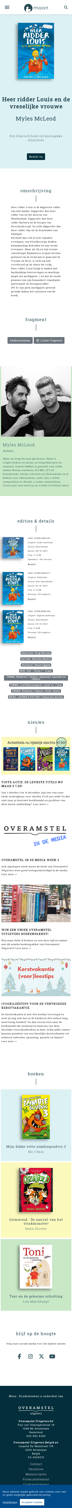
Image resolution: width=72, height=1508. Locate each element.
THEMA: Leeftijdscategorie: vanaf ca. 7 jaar (36, 685)
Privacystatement (36, 1479)
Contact (36, 1464)
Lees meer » (40, 804)
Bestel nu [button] (36, 156)
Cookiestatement (36, 1484)
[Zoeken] (66, 7)
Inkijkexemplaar (20, 340)
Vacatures (36, 1469)
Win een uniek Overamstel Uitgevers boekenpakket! (26, 931)
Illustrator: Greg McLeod (36, 653)
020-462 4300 (36, 1435)
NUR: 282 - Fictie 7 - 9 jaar (36, 671)
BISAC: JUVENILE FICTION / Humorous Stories (36, 697)
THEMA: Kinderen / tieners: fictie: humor (36, 691)
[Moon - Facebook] (19, 1356)
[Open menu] (7, 7)
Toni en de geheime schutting (36, 1296)
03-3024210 (36, 1457)
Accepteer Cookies (32, 1502)
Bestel (32, 564)
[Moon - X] (41, 1356)
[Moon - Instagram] (30, 1356)
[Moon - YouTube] (52, 1356)
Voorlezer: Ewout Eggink (36, 665)
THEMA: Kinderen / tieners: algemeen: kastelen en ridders (36, 678)
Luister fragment (50, 340)
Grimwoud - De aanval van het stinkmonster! (36, 1221)
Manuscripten (36, 1474)
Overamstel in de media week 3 (30, 860)
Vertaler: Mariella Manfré (36, 659)
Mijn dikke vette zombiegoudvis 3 (36, 1146)
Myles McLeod (19, 445)
